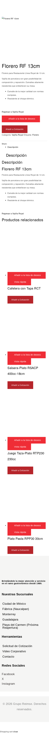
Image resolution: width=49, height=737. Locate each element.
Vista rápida (20, 282)
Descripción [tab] (16, 155)
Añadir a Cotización (15, 129)
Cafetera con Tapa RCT (24, 288)
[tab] (27, 147)
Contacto (8, 656)
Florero (35, 134)
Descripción (12, 147)
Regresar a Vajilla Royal (13, 111)
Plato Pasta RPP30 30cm (25, 538)
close (15, 731)
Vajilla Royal (17, 134)
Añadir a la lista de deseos (21, 119)
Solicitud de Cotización (17, 646)
